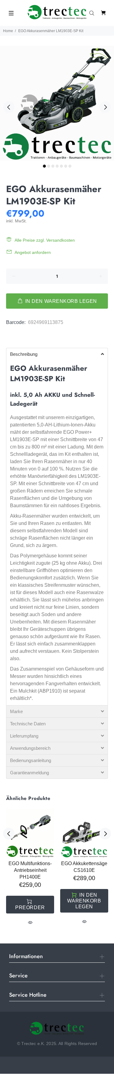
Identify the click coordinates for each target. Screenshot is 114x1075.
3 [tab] (52, 166)
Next (105, 107)
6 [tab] (65, 166)
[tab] (6, 338)
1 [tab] (44, 166)
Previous (9, 107)
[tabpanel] (57, 103)
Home (8, 31)
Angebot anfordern (33, 252)
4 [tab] (57, 166)
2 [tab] (48, 166)
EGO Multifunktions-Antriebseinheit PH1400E (30, 870)
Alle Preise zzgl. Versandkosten (45, 240)
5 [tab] (61, 166)
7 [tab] (69, 166)
